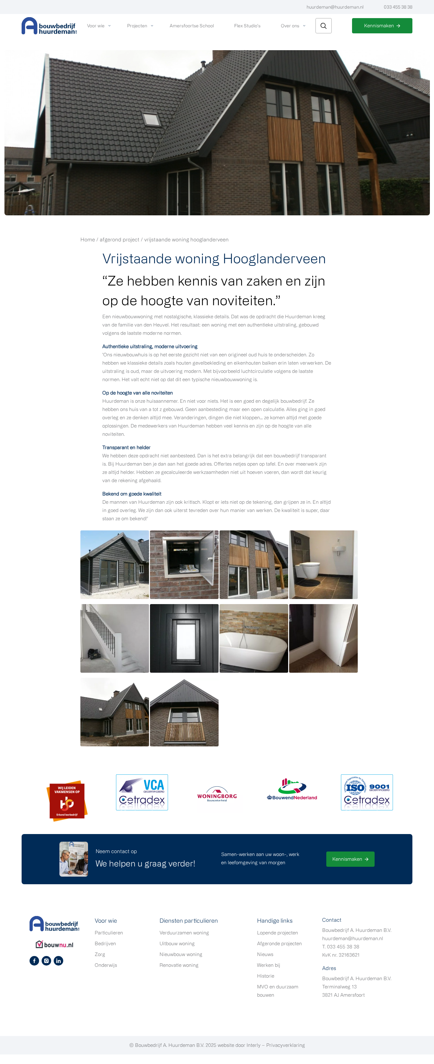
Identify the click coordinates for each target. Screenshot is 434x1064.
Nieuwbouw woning (180, 954)
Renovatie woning (179, 965)
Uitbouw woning (177, 943)
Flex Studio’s (247, 25)
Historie (265, 976)
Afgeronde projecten (279, 943)
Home (87, 239)
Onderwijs (106, 965)
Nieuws (265, 954)
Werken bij (268, 965)
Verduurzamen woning (184, 932)
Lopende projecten (277, 932)
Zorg (100, 954)
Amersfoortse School (192, 25)
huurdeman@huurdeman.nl (335, 6)
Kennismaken (379, 25)
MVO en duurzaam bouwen (277, 991)
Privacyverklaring (285, 1045)
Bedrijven (105, 943)
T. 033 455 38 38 (340, 946)
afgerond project (119, 239)
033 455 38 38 (398, 6)
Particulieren (109, 932)
